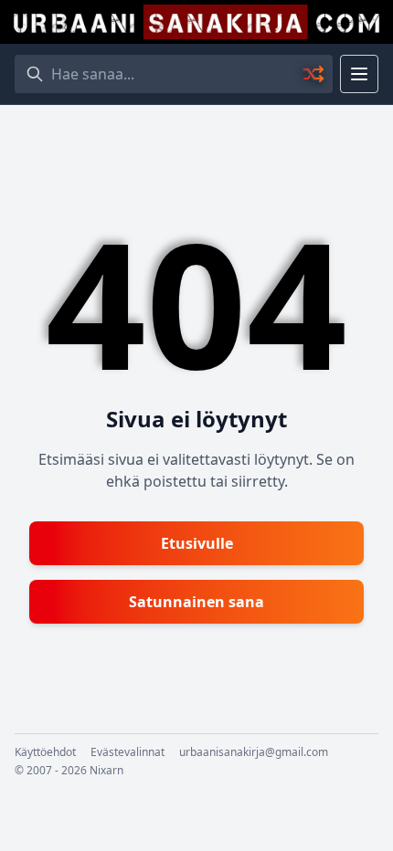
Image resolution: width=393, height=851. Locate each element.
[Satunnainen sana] (314, 74)
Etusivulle (197, 543)
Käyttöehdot (45, 752)
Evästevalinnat (127, 752)
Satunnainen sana (196, 602)
